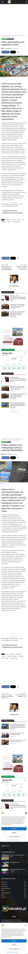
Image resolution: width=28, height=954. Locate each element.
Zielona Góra (17, 35)
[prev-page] (2, 320)
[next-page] (5, 320)
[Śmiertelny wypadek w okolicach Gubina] (5, 857)
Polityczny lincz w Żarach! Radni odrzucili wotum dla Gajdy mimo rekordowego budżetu (17, 306)
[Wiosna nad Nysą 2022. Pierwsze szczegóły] (5, 871)
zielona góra (7, 219)
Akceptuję (14, 941)
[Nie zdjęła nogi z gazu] (5, 864)
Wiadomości (10, 35)
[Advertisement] (14, 19)
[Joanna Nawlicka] (2, 48)
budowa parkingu (15, 221)
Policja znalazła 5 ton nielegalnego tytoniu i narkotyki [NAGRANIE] (6, 268)
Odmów (14, 945)
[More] (17, 52)
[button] (26, 925)
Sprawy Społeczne (10, 39)
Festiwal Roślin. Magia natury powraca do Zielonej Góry (21, 268)
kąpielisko (4, 221)
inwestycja (14, 219)
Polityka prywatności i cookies (12, 952)
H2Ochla (9, 221)
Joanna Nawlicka (8, 48)
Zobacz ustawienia (14, 948)
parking (18, 219)
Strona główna (4, 35)
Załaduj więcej (13, 411)
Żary (2, 299)
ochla (23, 219)
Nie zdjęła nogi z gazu (15, 862)
